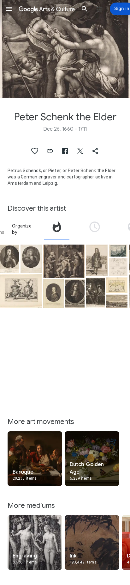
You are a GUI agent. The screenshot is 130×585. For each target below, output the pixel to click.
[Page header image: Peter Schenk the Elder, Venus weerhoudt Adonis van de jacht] (65, 49)
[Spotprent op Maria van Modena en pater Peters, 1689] (95, 292)
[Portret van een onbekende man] (31, 259)
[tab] (56, 229)
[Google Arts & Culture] (47, 9)
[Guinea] (116, 285)
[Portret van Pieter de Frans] (75, 293)
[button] (8, 8)
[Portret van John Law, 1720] (97, 260)
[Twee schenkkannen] (21, 291)
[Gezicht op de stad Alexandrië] (116, 301)
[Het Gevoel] (64, 261)
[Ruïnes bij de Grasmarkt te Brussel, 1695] (118, 251)
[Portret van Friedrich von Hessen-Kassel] (9, 259)
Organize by (22, 229)
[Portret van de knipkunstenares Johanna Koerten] (53, 293)
